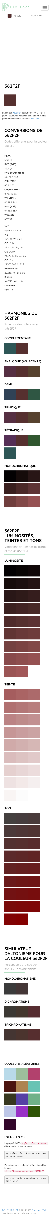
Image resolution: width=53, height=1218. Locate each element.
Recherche (36, 15)
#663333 (35, 118)
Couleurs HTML (39, 1210)
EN (8, 1210)
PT (16, 1210)
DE (3, 1210)
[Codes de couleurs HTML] (17, 3)
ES (12, 1210)
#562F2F (17, 112)
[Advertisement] (26, 47)
